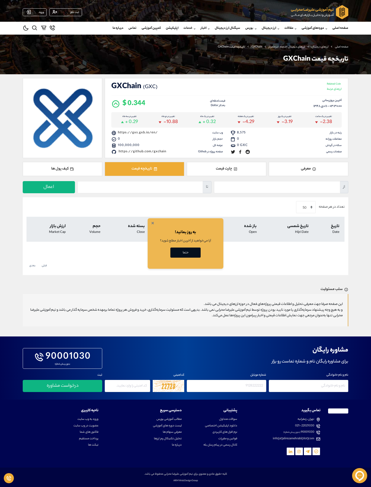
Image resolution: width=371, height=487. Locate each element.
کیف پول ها (60, 169)
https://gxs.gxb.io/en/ (138, 132)
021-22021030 (304, 426)
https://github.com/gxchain (142, 151)
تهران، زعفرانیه (306, 419)
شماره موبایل (258, 375)
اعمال (48, 187)
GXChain (256, 47)
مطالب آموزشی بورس (169, 419)
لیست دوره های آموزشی (167, 426)
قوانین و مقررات (227, 438)
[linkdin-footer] (290, 451)
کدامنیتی (178, 375)
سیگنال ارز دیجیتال (227, 28)
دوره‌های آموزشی (313, 28)
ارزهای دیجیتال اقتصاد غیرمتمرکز (287, 47)
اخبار (203, 28)
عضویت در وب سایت (85, 426)
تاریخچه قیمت (141, 169)
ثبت (99, 375)
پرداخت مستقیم (88, 438)
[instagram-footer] (299, 451)
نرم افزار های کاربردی (225, 432)
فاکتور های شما (89, 432)
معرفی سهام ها (172, 432)
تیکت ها (93, 445)
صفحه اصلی (340, 28)
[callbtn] (9, 478)
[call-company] (52, 29)
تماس (132, 28)
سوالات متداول (228, 419)
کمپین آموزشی (151, 28)
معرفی (306, 169)
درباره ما (118, 28)
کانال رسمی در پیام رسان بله (220, 445)
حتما (186, 252)
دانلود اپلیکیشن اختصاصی (221, 426)
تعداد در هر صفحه (331, 207)
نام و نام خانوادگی (337, 375)
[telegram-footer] (316, 451)
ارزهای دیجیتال (320, 47)
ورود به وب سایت (87, 419)
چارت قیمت (224, 169)
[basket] (43, 29)
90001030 (68, 357)
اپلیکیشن (172, 28)
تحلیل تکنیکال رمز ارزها (168, 438)
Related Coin (334, 87)
